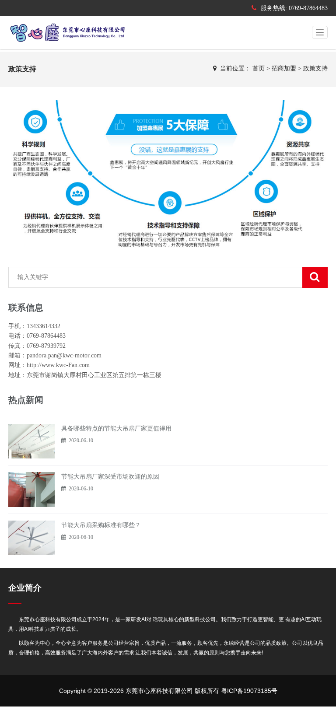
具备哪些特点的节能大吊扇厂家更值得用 (116, 428)
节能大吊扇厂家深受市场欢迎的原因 (110, 476)
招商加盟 (284, 68)
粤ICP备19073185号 (249, 690)
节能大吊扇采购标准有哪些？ (101, 524)
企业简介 (25, 587)
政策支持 (315, 68)
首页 (258, 68)
